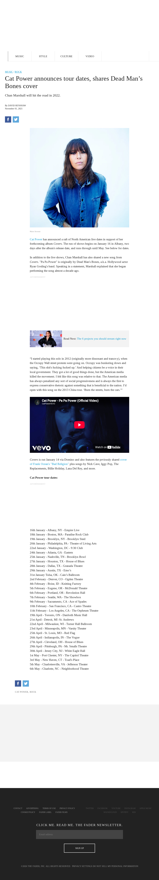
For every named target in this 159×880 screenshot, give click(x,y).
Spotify (124, 812)
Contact (18, 808)
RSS (134, 812)
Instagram (130, 808)
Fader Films (61, 812)
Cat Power (36, 239)
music (9, 72)
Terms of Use (49, 808)
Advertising (32, 808)
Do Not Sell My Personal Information (115, 866)
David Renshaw (17, 105)
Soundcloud (110, 812)
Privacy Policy (67, 808)
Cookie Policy (28, 812)
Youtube (115, 808)
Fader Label (45, 812)
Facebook (103, 808)
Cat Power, (22, 692)
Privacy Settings (82, 866)
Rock (18, 72)
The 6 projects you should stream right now (101, 338)
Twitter (90, 808)
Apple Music (145, 808)
